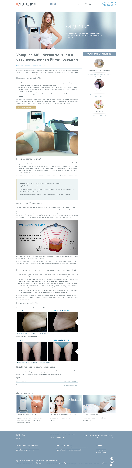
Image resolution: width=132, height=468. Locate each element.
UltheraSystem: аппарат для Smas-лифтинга (27, 447)
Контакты (111, 10)
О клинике (21, 10)
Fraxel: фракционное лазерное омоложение (27, 449)
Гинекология (69, 10)
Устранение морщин (101, 452)
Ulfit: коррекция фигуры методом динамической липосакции (72, 447)
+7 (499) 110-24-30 (107, 3)
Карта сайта (18, 438)
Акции (97, 10)
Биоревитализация (101, 449)
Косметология (51, 10)
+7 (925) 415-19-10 (107, 5)
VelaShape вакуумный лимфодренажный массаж (68, 450)
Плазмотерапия (100, 447)
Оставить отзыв (19, 437)
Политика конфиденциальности (51, 460)
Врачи (35, 10)
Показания (28, 66)
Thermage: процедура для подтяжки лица (27, 445)
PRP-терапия (99, 445)
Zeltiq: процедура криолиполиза (64, 445)
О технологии (20, 66)
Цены (84, 10)
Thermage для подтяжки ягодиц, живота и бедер (69, 449)
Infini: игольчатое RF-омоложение (25, 450)
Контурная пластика (101, 450)
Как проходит (37, 66)
